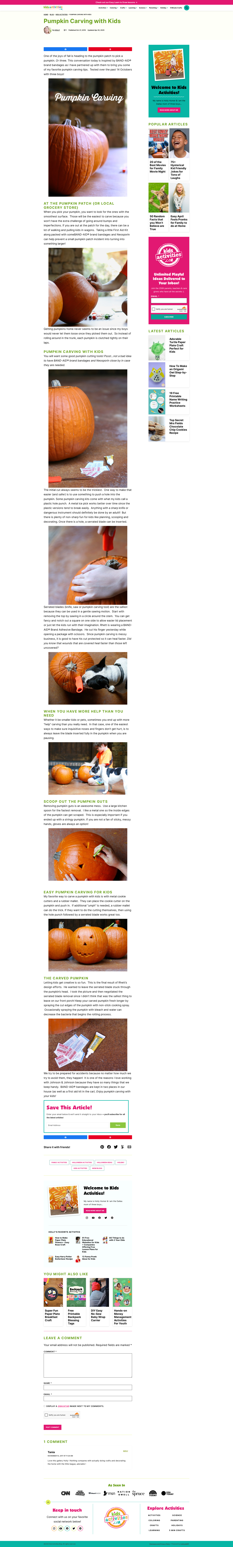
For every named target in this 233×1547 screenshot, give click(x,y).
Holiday (163, 8)
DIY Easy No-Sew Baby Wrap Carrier (98, 1315)
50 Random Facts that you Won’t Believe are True (157, 223)
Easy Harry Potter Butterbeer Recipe (64, 1257)
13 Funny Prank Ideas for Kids (89, 1257)
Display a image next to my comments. (75, 1406)
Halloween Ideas (104, 1162)
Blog (52, 14)
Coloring (113, 8)
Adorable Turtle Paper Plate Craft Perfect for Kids (177, 345)
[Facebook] (99, 1217)
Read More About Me (95, 1211)
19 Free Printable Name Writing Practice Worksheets (178, 399)
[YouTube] (93, 1217)
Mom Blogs (97, 1168)
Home (46, 14)
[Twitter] (105, 1217)
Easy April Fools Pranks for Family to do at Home (179, 221)
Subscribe (169, 317)
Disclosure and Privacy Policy (160, 1544)
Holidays (177, 1525)
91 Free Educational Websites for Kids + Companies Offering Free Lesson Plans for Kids (90, 1245)
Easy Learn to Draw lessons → (123, 2)
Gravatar (63, 1406)
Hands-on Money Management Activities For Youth (122, 1317)
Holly (57, 30)
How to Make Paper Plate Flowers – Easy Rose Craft (62, 1241)
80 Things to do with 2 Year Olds (117, 1239)
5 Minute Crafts (176, 8)
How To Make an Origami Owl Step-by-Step (178, 370)
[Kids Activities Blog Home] (53, 7)
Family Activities (59, 1162)
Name (48, 1383)
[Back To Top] (48, 1502)
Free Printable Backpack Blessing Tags (74, 1317)
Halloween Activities (82, 1162)
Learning (132, 8)
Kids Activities (62, 14)
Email (48, 1394)
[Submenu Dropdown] (107, 8)
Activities (102, 8)
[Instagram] (87, 1217)
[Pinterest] (112, 1217)
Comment (50, 1351)
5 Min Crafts (177, 1530)
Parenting (153, 8)
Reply (125, 1451)
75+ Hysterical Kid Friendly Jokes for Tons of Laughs (178, 170)
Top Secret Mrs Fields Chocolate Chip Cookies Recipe (178, 427)
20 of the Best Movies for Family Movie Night (158, 166)
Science (142, 8)
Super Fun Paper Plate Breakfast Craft (52, 1315)
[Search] (186, 7)
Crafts (122, 8)
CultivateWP (184, 1544)
